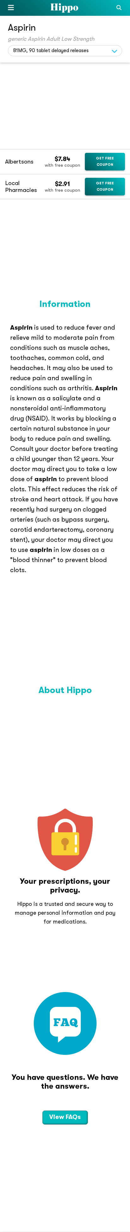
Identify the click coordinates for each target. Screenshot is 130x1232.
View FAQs (65, 1117)
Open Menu (11, 9)
